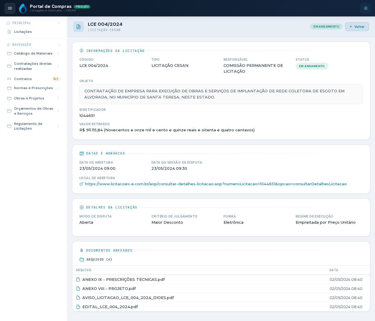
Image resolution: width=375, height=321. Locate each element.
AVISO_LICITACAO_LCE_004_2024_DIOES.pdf (128, 297)
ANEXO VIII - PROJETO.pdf (109, 288)
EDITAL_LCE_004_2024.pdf (110, 306)
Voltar (359, 27)
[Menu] (10, 8)
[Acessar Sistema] (365, 8)
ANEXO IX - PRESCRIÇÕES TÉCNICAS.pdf (123, 279)
